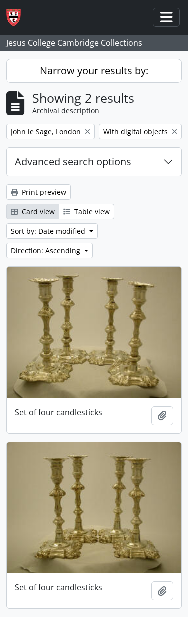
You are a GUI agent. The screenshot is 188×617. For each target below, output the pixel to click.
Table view (91, 211)
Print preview (43, 192)
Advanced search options (73, 161)
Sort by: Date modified (49, 231)
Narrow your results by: (94, 71)
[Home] (17, 17)
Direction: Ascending (46, 251)
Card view (37, 211)
